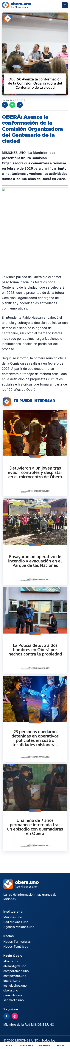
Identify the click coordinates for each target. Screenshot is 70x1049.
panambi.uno (12, 995)
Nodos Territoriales (17, 941)
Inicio (8, 1045)
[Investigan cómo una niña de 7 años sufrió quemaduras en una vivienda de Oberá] (35, 807)
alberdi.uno (11, 961)
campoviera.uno (14, 976)
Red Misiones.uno (15, 922)
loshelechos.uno (15, 985)
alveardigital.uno (14, 966)
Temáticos (43, 1045)
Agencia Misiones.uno (18, 927)
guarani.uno (11, 981)
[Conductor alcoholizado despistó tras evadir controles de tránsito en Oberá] (35, 453)
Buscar (61, 1045)
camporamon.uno (16, 971)
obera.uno (10, 990)
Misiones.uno (12, 917)
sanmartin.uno (13, 1000)
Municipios (26, 1045)
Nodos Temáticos (15, 946)
